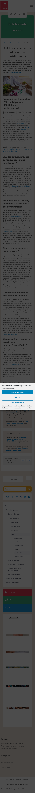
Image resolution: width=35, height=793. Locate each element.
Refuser (17, 397)
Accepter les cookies (17, 392)
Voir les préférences (17, 402)
